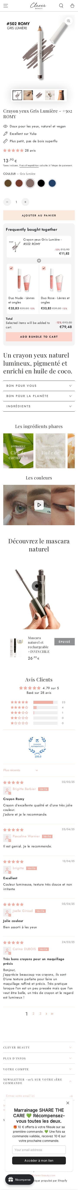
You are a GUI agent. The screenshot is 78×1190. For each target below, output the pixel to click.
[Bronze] (19, 183)
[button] (61, 5)
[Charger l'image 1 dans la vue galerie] (17, 95)
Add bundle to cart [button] (39, 337)
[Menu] (5, 5)
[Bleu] (52, 183)
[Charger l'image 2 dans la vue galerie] (28, 95)
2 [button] (33, 1013)
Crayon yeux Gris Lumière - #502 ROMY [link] (42, 242)
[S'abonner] (72, 1096)
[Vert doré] (8, 183)
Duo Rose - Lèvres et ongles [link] (55, 300)
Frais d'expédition (29, 165)
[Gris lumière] (30, 183)
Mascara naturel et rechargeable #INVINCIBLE (39, 645)
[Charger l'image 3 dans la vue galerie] (39, 95)
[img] (13, 782)
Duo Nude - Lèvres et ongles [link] (21, 300)
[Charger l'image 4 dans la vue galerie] (50, 95)
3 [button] (40, 1013)
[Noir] (41, 183)
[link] (15, 247)
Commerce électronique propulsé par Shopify (39, 1181)
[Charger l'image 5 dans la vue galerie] (60, 95)
